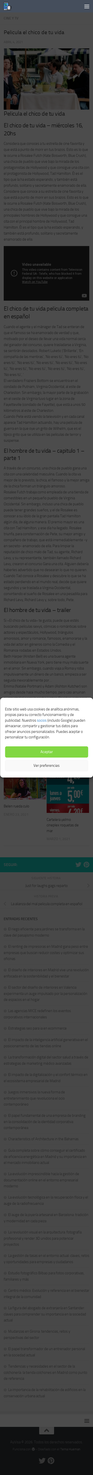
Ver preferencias (46, 765)
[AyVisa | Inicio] (8, 6)
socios (42, 720)
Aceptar (46, 752)
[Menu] (87, 6)
